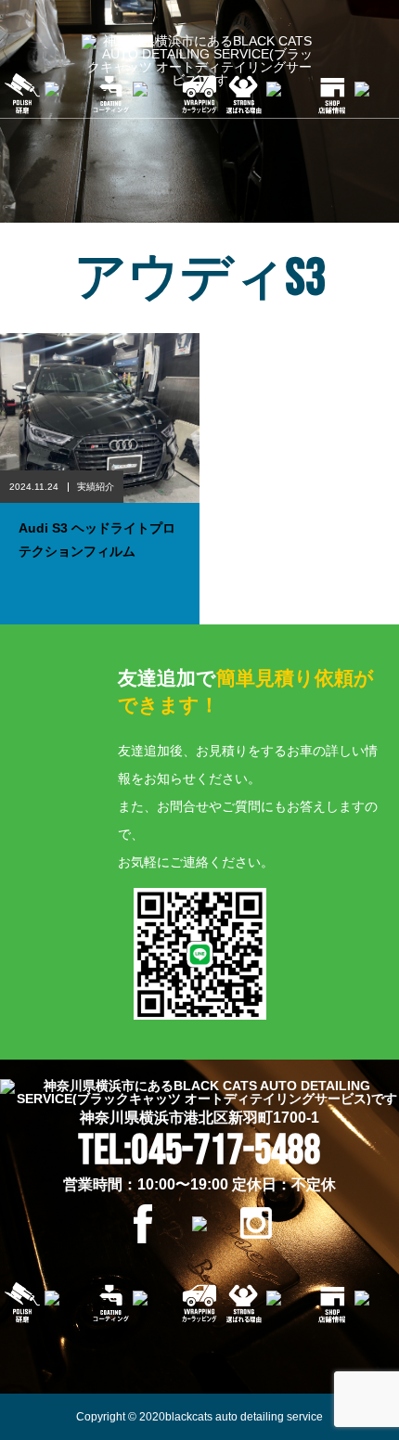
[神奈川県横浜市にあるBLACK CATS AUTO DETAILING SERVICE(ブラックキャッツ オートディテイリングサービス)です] (199, 61)
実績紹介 (95, 487)
